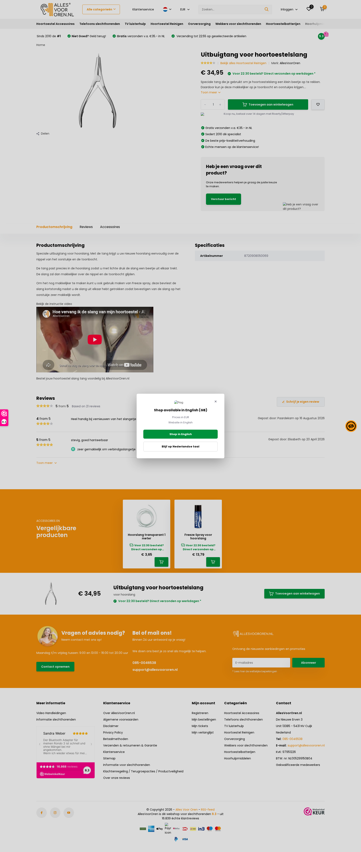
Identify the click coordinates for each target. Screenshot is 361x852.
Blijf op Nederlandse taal (180, 446)
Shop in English (180, 434)
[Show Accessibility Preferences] (351, 426)
